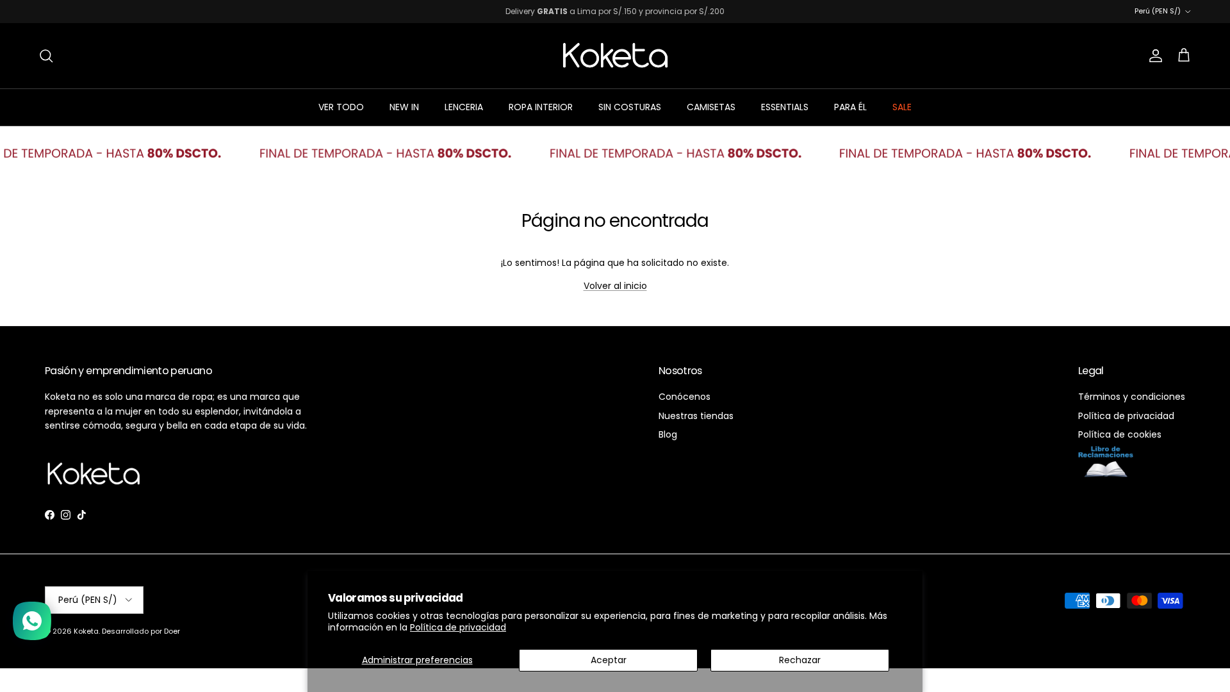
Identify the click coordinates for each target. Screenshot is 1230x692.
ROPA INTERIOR (541, 107)
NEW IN (404, 107)
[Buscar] (46, 55)
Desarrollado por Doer (141, 631)
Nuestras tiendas (696, 415)
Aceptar (609, 660)
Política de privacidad (458, 627)
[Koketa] (615, 56)
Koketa (86, 631)
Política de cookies (1119, 434)
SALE (902, 107)
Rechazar (800, 660)
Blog (668, 434)
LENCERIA (464, 107)
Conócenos (684, 396)
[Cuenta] (1153, 55)
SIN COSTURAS (629, 107)
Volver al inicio (615, 285)
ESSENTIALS (784, 107)
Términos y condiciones (1131, 396)
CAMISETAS (711, 107)
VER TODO (341, 107)
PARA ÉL (850, 107)
